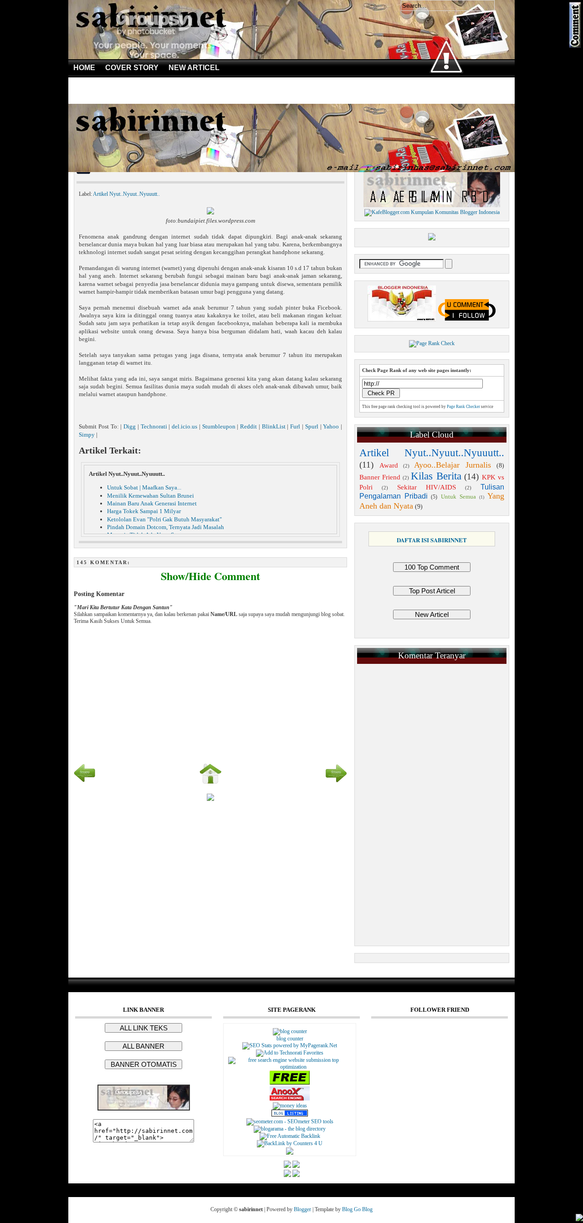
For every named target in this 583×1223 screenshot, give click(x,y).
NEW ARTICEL (194, 67)
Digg (129, 426)
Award (388, 465)
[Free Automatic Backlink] (290, 1136)
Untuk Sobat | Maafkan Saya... (144, 487)
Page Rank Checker (463, 406)
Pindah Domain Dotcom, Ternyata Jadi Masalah (165, 527)
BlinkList (274, 426)
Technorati (154, 426)
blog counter (289, 1038)
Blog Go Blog (357, 1209)
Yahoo (331, 426)
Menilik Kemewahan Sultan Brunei (150, 495)
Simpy (87, 435)
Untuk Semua (458, 496)
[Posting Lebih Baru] (85, 783)
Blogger (302, 1209)
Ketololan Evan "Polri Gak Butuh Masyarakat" (164, 519)
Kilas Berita (436, 476)
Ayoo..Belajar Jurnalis (452, 464)
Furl (295, 426)
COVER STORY (132, 67)
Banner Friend (379, 477)
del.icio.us (184, 426)
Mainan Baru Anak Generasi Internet (152, 503)
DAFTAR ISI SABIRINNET (432, 539)
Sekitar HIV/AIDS (426, 487)
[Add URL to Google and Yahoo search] (289, 1067)
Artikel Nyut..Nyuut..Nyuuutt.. (126, 194)
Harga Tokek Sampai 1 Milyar (144, 511)
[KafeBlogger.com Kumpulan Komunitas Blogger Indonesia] (432, 212)
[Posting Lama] (336, 783)
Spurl (311, 426)
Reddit (248, 426)
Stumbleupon (218, 426)
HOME (84, 67)
